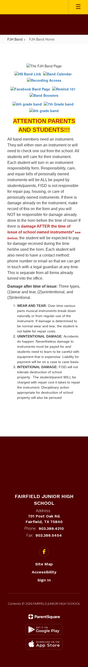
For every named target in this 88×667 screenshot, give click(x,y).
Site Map (44, 564)
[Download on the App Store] (44, 644)
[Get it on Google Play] (44, 629)
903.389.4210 (51, 528)
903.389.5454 (48, 535)
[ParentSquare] (44, 616)
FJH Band (14, 39)
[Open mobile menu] (78, 7)
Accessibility (44, 572)
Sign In (44, 580)
